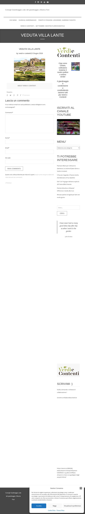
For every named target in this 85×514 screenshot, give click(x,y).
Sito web (7, 158)
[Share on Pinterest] (17, 95)
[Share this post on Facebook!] (7, 95)
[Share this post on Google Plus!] (14, 95)
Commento (9, 112)
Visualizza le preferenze (72, 506)
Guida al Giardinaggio (27, 20)
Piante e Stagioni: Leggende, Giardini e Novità (56, 20)
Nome (7, 138)
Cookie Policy (52, 510)
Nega (54, 506)
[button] (81, 488)
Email (7, 148)
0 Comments (26, 95)
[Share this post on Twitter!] (10, 95)
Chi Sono (13, 20)
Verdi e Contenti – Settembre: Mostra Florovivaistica (42, 26)
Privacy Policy (60, 510)
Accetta (38, 506)
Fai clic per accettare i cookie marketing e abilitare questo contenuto (68, 127)
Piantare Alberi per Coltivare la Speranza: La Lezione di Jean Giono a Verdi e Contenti (68, 168)
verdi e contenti (25, 53)
